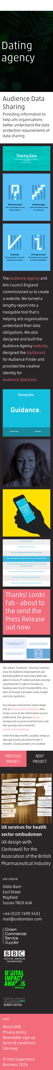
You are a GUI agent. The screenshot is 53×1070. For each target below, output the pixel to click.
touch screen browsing (16, 729)
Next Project (40, 759)
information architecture (25, 709)
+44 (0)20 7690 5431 (21, 913)
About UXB (12, 1026)
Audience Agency (25, 278)
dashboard (35, 352)
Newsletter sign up (19, 1037)
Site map (10, 1048)
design (36, 717)
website (40, 345)
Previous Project (13, 759)
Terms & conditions (19, 1043)
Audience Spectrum (19, 379)
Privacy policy (14, 1032)
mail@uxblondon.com (22, 919)
